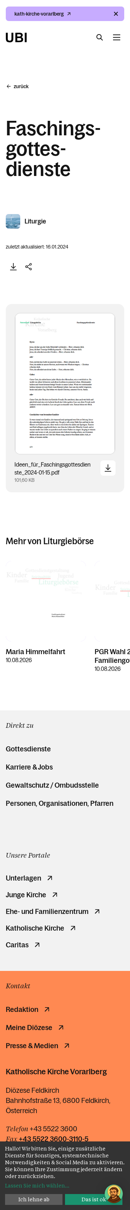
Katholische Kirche (35, 928)
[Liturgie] (13, 221)
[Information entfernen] (116, 13)
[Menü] (116, 37)
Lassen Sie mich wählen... (37, 1185)
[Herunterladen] (13, 266)
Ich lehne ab (33, 1199)
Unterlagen (23, 878)
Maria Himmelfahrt (35, 652)
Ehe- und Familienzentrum (47, 911)
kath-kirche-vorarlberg (39, 14)
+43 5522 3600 (53, 1129)
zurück (21, 86)
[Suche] (99, 37)
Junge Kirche (26, 895)
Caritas (17, 945)
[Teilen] (28, 266)
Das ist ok (94, 1199)
